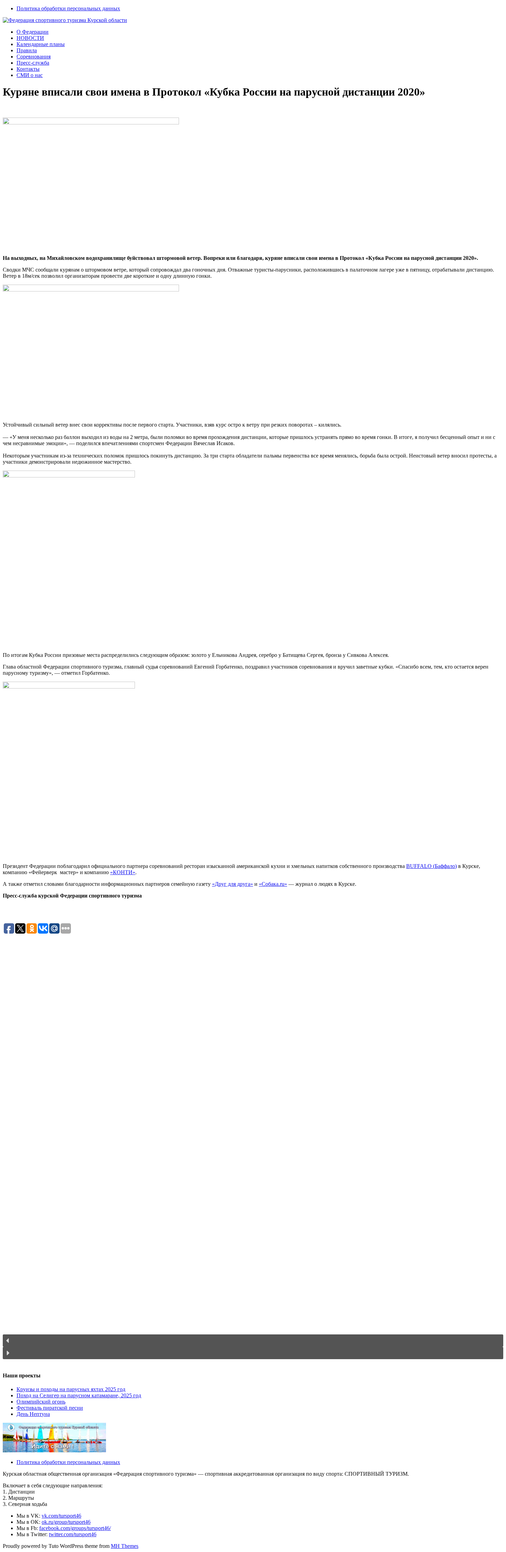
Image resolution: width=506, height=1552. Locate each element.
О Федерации (33, 32)
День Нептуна (33, 1414)
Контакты (28, 69)
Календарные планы (41, 44)
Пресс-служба (33, 63)
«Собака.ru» (273, 884)
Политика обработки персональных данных (68, 8)
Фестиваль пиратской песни (50, 1408)
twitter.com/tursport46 (72, 1534)
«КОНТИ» (122, 872)
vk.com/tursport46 (61, 1516)
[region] (253, 1150)
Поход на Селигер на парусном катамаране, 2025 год (79, 1395)
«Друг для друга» (232, 884)
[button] (253, 1340)
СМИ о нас (30, 75)
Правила (27, 50)
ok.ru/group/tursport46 (66, 1522)
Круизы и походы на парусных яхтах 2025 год (71, 1389)
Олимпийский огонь (41, 1402)
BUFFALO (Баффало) (431, 866)
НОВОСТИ (30, 38)
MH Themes (124, 1546)
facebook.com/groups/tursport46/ (75, 1528)
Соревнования (34, 56)
